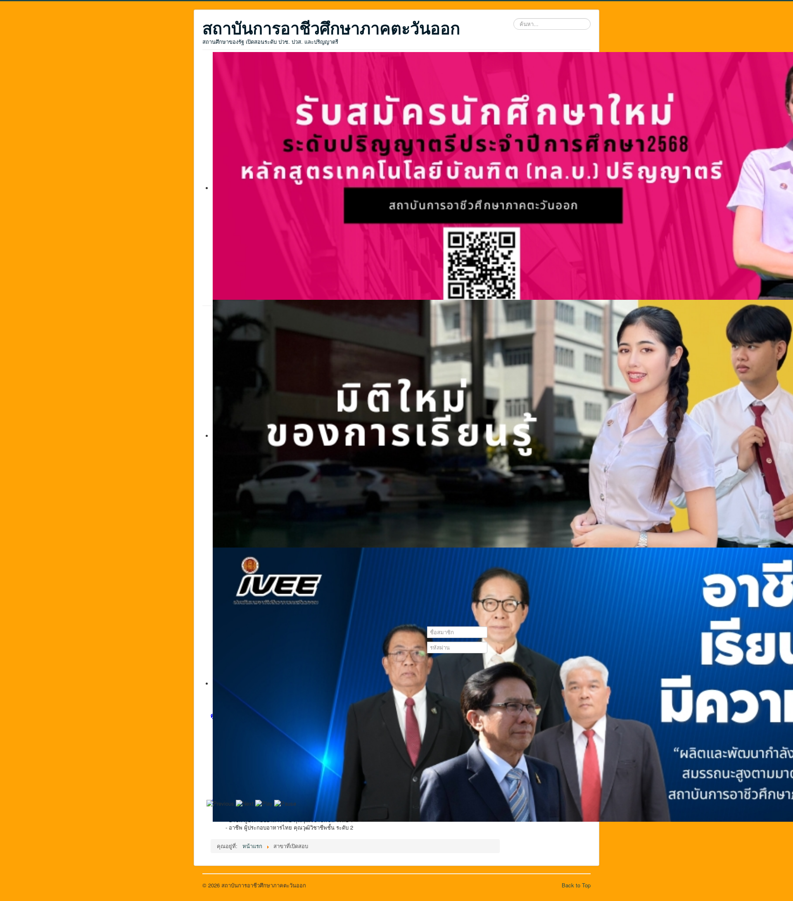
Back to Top (576, 885)
